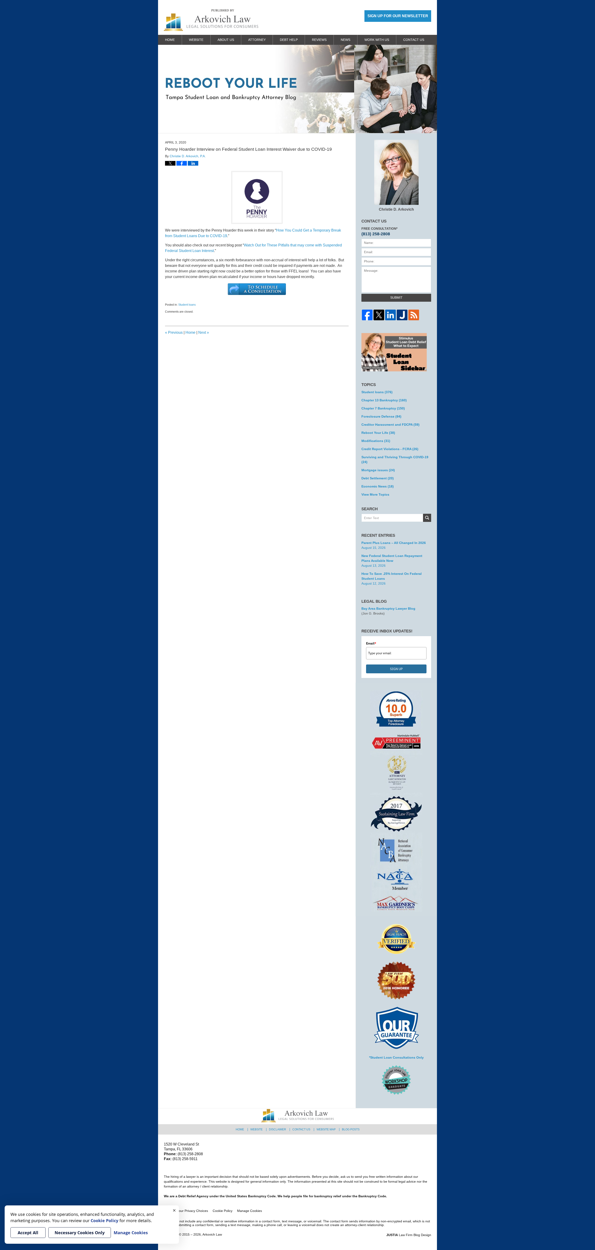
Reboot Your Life (378, 433)
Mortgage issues (378, 470)
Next (203, 332)
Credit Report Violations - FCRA (389, 449)
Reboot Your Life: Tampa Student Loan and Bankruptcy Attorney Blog (211, 20)
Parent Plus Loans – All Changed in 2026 (393, 543)
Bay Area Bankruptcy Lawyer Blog (388, 608)
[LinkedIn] (390, 315)
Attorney (257, 40)
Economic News (377, 486)
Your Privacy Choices (192, 1211)
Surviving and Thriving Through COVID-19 (394, 459)
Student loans (187, 304)
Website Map (326, 1129)
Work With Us (376, 40)
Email (371, 643)
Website (196, 40)
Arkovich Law (212, 1234)
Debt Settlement (377, 478)
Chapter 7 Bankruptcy (383, 408)
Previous (174, 332)
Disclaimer (277, 1129)
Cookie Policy (222, 1211)
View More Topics (375, 494)
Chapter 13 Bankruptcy (384, 400)
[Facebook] (367, 315)
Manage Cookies (249, 1211)
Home (170, 40)
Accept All (28, 1232)
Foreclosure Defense (381, 416)
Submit (396, 297)
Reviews (319, 40)
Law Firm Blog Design (408, 1235)
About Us (226, 40)
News (345, 40)
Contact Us (413, 40)
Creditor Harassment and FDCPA (390, 424)
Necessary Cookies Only (80, 1232)
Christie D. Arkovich (396, 209)
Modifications (375, 441)
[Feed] (414, 315)
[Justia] (402, 315)
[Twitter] (379, 315)
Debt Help (289, 40)
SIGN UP (396, 669)
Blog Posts (351, 1129)
